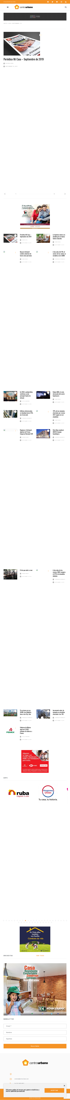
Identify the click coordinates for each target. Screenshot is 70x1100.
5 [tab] (14, 921)
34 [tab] (43, 922)
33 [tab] (40, 922)
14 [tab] (39, 921)
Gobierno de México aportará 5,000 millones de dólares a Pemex (26, 730)
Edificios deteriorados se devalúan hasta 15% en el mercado (26, 413)
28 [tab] (27, 922)
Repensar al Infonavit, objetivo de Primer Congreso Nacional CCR (26, 432)
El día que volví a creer (26, 570)
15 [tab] (42, 921)
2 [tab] (6, 921)
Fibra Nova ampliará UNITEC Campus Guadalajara (58, 432)
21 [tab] (58, 921)
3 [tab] (9, 921)
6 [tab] (17, 921)
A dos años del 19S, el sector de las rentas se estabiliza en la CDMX (59, 254)
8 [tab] (23, 921)
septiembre (15, 23)
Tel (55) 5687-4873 (19, 1083)
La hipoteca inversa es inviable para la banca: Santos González (59, 237)
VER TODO (40, 955)
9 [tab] (25, 921)
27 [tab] (24, 922)
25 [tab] (19, 922)
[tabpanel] (49, 793)
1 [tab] (3, 921)
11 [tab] (31, 921)
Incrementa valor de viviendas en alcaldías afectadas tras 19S (59, 712)
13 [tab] (36, 921)
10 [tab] (28, 921)
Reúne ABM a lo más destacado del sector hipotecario (59, 394)
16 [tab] (44, 921)
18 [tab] (50, 921)
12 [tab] (34, 921)
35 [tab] (46, 922)
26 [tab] (21, 922)
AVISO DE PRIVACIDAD (35, 1098)
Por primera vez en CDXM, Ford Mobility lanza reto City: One (25, 712)
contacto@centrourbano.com (21, 1078)
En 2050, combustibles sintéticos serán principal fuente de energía (26, 395)
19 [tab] (53, 921)
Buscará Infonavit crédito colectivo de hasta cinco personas (26, 254)
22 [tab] (61, 921)
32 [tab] (38, 922)
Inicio (5, 23)
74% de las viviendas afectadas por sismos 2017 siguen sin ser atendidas (59, 414)
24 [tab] (66, 921)
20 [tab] (55, 921)
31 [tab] (35, 922)
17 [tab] (47, 921)
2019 (9, 23)
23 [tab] (64, 921)
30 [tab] (32, 922)
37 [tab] (51, 922)
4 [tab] (12, 921)
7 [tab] (20, 921)
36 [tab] (49, 922)
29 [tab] (29, 922)
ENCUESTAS (8, 955)
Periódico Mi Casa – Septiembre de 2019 (24, 59)
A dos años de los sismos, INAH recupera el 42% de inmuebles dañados (59, 573)
